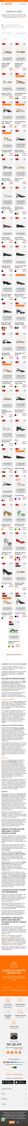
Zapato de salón (8, 699)
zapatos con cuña (12, 942)
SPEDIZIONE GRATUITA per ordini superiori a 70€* (14, 1)
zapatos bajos (5, 936)
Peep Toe (5, 758)
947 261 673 (14, 1044)
